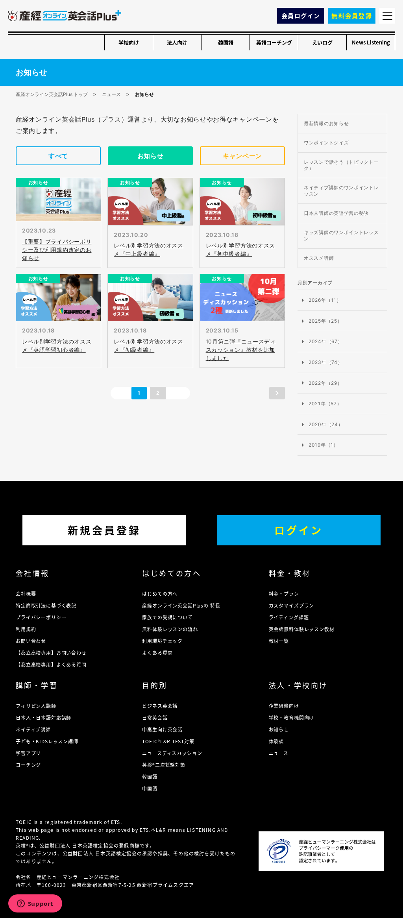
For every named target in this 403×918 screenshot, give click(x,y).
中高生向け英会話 (162, 729)
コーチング (28, 764)
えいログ (322, 42)
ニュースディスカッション (172, 753)
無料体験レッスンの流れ (170, 629)
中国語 (149, 788)
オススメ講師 (319, 258)
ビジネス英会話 (159, 705)
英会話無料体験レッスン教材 (302, 629)
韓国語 (225, 42)
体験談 (276, 741)
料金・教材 (290, 573)
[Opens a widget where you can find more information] (35, 904)
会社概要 (26, 593)
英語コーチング (274, 42)
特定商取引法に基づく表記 (46, 605)
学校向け (128, 42)
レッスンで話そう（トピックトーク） (341, 165)
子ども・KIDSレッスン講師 (47, 741)
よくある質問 (157, 652)
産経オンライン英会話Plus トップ (52, 94)
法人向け (177, 42)
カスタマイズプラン (291, 605)
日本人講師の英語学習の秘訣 (336, 213)
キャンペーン (242, 156)
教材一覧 (279, 640)
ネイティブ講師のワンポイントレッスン (341, 191)
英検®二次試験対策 (163, 764)
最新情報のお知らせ (326, 123)
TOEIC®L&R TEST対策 (168, 741)
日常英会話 (154, 717)
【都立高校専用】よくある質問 (51, 664)
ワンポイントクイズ (326, 143)
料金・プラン (284, 593)
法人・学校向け (298, 685)
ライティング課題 (289, 617)
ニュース (111, 94)
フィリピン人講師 (36, 705)
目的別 (154, 685)
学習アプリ (28, 753)
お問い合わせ (31, 640)
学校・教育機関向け (291, 717)
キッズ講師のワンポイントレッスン (341, 235)
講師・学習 (37, 685)
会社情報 (33, 573)
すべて (58, 156)
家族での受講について (167, 617)
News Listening (371, 42)
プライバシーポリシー (41, 617)
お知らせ (150, 156)
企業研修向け (284, 705)
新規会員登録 (104, 530)
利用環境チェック (162, 640)
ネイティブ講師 (33, 729)
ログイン (298, 530)
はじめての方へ (171, 573)
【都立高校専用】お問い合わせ (51, 652)
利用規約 (26, 629)
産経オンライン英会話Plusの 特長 (181, 605)
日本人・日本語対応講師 (43, 717)
